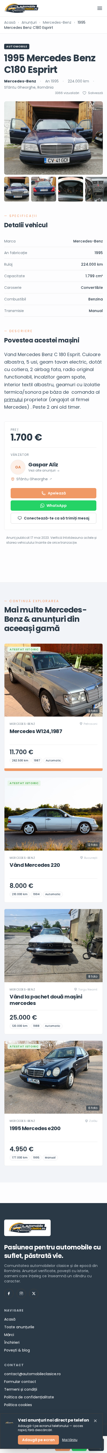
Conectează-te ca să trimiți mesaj (56, 518)
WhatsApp (56, 505)
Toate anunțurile (19, 1327)
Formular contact (20, 1381)
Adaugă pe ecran (38, 1439)
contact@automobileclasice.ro (32, 1373)
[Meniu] (100, 8)
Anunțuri (29, 22)
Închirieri (11, 1342)
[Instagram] (21, 1293)
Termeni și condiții (20, 1389)
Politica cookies (18, 1404)
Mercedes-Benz (57, 22)
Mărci (9, 1334)
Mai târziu (69, 1440)
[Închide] (95, 1421)
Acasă (9, 22)
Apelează (57, 493)
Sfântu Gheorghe (34, 479)
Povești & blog (17, 1350)
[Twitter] (33, 1293)
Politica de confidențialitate (29, 1397)
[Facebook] (9, 1293)
